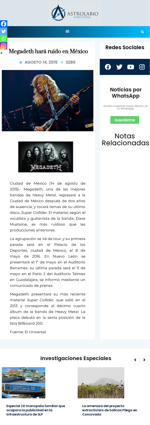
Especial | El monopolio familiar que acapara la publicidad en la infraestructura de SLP (35, 410)
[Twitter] (3, 31)
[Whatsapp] (3, 38)
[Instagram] (3, 46)
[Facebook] (3, 24)
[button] (67, 31)
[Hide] (1, 53)
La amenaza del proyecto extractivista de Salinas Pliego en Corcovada (109, 410)
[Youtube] (130, 67)
